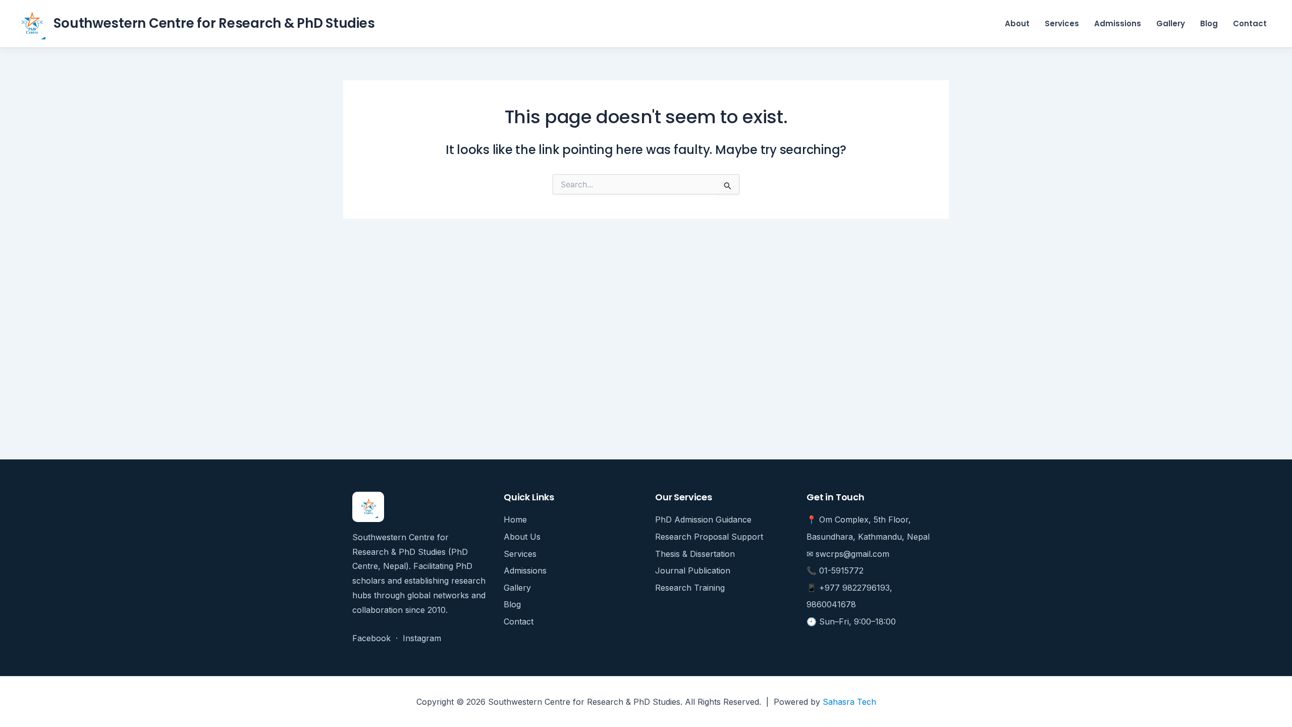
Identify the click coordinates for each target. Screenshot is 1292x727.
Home (515, 519)
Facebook (371, 638)
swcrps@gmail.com (852, 554)
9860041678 (831, 604)
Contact (1250, 23)
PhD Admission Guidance (703, 519)
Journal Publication (692, 570)
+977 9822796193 (854, 588)
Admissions (1117, 23)
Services (1062, 23)
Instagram (422, 638)
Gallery (1170, 23)
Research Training (690, 588)
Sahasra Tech (849, 702)
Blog (1209, 23)
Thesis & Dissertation (695, 554)
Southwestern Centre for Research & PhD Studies (213, 23)
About (1017, 23)
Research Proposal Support (709, 537)
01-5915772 (841, 570)
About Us (522, 537)
